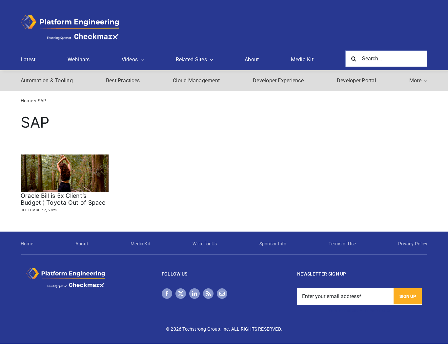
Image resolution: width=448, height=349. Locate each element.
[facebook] (167, 293)
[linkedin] (194, 293)
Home (27, 100)
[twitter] (180, 293)
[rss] (208, 293)
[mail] (222, 293)
